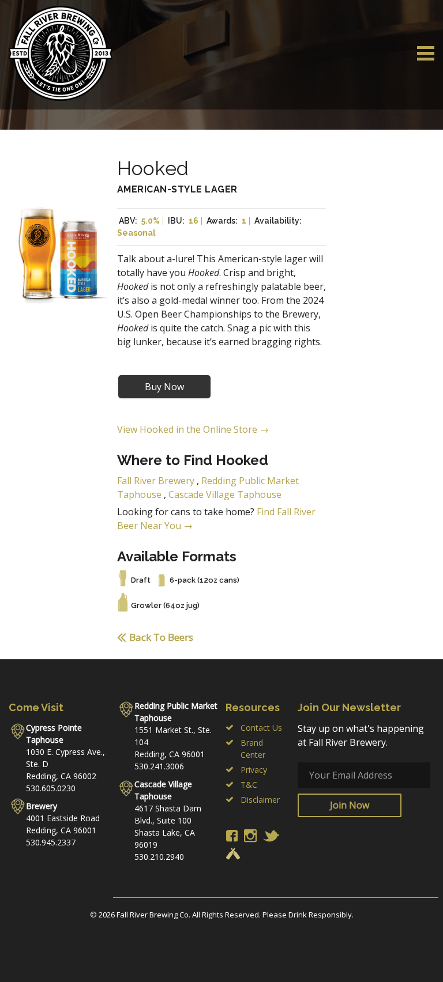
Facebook (232, 835)
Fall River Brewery (155, 480)
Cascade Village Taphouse (224, 494)
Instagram (250, 836)
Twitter (271, 835)
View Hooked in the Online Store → (193, 429)
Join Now (349, 805)
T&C (249, 784)
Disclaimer (260, 799)
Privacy (254, 769)
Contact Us (261, 727)
